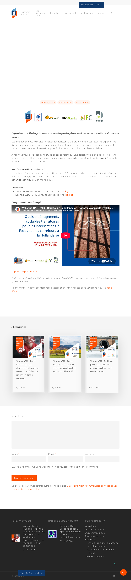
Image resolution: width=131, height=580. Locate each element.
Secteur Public (82, 102)
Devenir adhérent (26, 13)
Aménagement (48, 102)
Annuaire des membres (91, 5)
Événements (70, 13)
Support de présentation (25, 271)
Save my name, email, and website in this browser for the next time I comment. (56, 467)
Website (89, 454)
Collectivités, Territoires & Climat (101, 551)
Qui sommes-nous (40, 13)
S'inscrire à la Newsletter (31, 573)
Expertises (55, 13)
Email (52, 454)
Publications (86, 13)
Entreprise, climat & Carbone (103, 543)
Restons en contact (95, 536)
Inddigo (65, 191)
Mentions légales (94, 556)
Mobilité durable (96, 546)
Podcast (100, 13)
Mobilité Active (65, 102)
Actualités (90, 526)
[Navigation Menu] (117, 13)
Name (15, 454)
